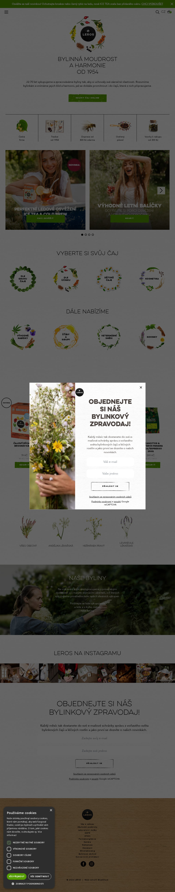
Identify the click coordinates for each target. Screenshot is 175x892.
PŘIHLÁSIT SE (110, 486)
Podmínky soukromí (101, 501)
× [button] (51, 810)
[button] (29, 883)
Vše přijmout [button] (17, 876)
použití (117, 501)
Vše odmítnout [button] (39, 876)
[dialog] (29, 848)
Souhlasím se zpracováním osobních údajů (110, 496)
